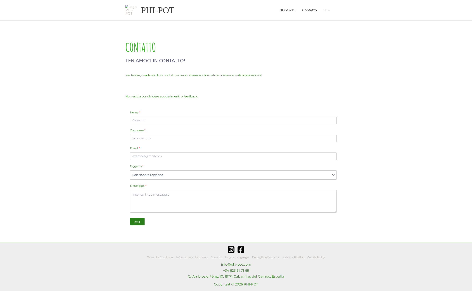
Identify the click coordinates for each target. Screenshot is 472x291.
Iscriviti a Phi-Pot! (293, 257)
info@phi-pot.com (236, 264)
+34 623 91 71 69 (236, 271)
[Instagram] (231, 249)
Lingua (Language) (237, 257)
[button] (326, 10)
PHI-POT (157, 10)
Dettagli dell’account (265, 257)
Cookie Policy (316, 257)
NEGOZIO (287, 10)
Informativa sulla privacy (192, 257)
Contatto (309, 10)
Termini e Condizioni (160, 257)
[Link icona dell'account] (345, 10)
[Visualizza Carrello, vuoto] (338, 10)
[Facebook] (240, 249)
